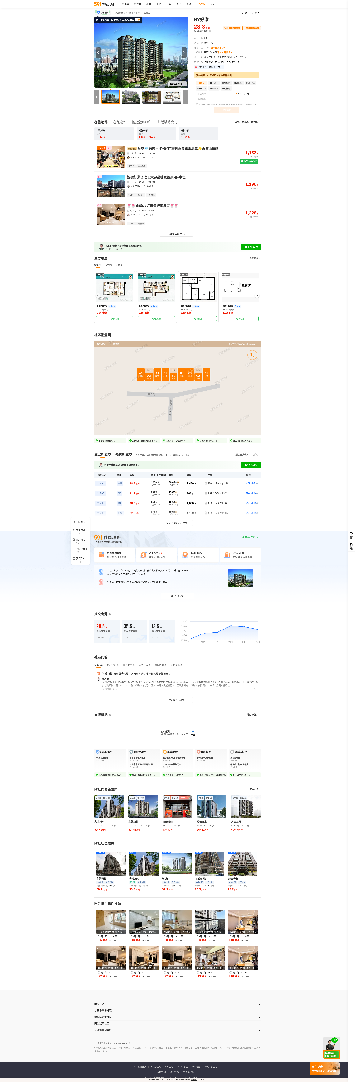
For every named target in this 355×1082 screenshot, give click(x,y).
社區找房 (200, 4)
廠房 (188, 4)
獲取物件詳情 (250, 161)
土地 (158, 4)
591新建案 (156, 1067)
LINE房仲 (253, 247)
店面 (168, 4)
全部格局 (254, 258)
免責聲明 (161, 1072)
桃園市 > (131, 13)
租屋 (148, 4)
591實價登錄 (140, 1067)
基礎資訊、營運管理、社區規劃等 (220, 62)
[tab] (102, 455)
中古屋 (137, 4)
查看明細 (250, 483)
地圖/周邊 (252, 714)
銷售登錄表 (246, 454)
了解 (138, 20)
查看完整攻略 (177, 596)
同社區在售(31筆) (176, 234)
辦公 (178, 4)
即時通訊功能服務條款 (236, 105)
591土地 (169, 1067)
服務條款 (214, 105)
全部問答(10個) (176, 700)
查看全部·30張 (176, 84)
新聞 (213, 4)
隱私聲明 (194, 1080)
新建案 (125, 4)
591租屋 (196, 1067)
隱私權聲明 (223, 105)
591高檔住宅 (210, 1067)
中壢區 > (139, 13)
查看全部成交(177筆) (176, 523)
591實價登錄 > (121, 13)
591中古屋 (183, 1067)
